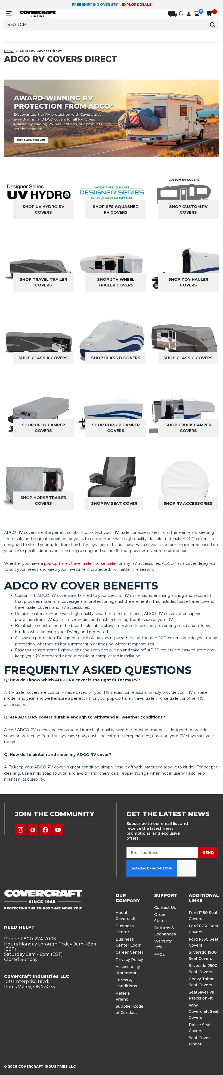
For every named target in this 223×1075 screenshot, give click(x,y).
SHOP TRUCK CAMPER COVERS (188, 428)
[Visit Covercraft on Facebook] (45, 829)
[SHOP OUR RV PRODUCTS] (111, 118)
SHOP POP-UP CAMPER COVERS (116, 428)
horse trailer (106, 563)
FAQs (159, 954)
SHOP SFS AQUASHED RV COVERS (116, 209)
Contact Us (165, 907)
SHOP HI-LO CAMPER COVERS (43, 428)
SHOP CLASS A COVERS (43, 357)
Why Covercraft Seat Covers (204, 1011)
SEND (208, 852)
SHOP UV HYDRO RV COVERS (43, 209)
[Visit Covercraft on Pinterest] (32, 829)
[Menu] (9, 13)
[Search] (213, 24)
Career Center (129, 952)
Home (9, 51)
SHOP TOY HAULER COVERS (188, 282)
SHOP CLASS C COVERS (188, 357)
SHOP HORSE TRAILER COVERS (43, 500)
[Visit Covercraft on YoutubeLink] (57, 829)
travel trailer (82, 563)
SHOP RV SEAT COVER (114, 503)
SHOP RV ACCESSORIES (187, 503)
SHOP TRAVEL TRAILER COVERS (43, 282)
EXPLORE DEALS (136, 4)
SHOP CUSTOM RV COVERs (188, 209)
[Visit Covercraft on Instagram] (20, 829)
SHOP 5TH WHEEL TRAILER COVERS (115, 282)
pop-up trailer (56, 563)
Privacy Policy (129, 959)
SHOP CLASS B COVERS (115, 357)
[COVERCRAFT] (38, 13)
